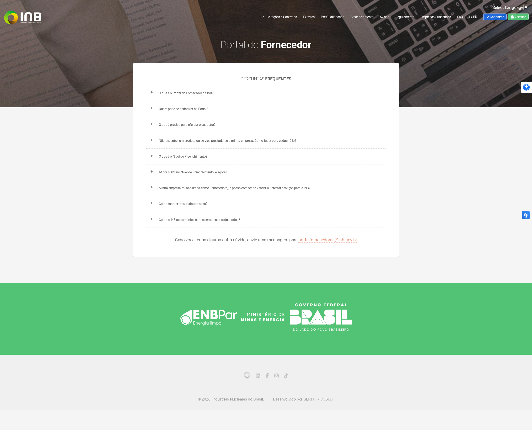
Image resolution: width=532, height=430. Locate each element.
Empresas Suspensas (435, 17)
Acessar (520, 17)
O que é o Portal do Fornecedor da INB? (186, 93)
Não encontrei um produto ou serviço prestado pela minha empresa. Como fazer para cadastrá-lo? (227, 141)
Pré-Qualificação (332, 17)
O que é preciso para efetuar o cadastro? (187, 125)
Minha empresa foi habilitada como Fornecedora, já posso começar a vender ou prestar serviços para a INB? (234, 188)
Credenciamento (362, 17)
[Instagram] (276, 376)
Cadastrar (496, 17)
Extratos (309, 17)
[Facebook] (267, 376)
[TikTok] (286, 376)
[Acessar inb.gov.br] (247, 375)
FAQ (460, 17)
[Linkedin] (258, 376)
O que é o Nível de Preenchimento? (183, 156)
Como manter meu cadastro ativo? (183, 204)
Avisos (384, 17)
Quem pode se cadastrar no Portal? (183, 109)
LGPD (473, 17)
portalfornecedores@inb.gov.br (327, 239)
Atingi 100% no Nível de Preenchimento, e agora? (193, 172)
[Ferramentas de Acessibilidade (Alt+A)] (526, 87)
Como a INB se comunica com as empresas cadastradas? (199, 220)
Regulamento (404, 17)
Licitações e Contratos (281, 17)
